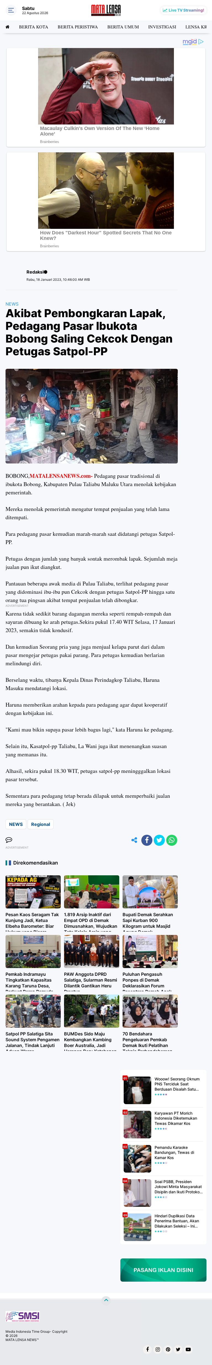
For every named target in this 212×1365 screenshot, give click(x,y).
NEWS (12, 304)
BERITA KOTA (33, 27)
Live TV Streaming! (186, 10)
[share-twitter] (159, 840)
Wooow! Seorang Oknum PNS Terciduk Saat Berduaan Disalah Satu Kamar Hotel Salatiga (177, 1084)
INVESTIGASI (162, 27)
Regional (40, 824)
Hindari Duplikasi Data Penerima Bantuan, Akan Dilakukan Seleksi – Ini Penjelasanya (177, 1221)
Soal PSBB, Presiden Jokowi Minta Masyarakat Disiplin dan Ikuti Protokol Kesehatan (178, 1186)
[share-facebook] (146, 840)
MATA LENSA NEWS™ (22, 1340)
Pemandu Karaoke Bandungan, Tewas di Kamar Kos (174, 1152)
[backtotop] (106, 1301)
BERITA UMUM (123, 27)
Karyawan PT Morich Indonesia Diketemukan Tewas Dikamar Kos (176, 1118)
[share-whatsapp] (171, 840)
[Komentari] (9, 840)
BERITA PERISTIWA (78, 27)
